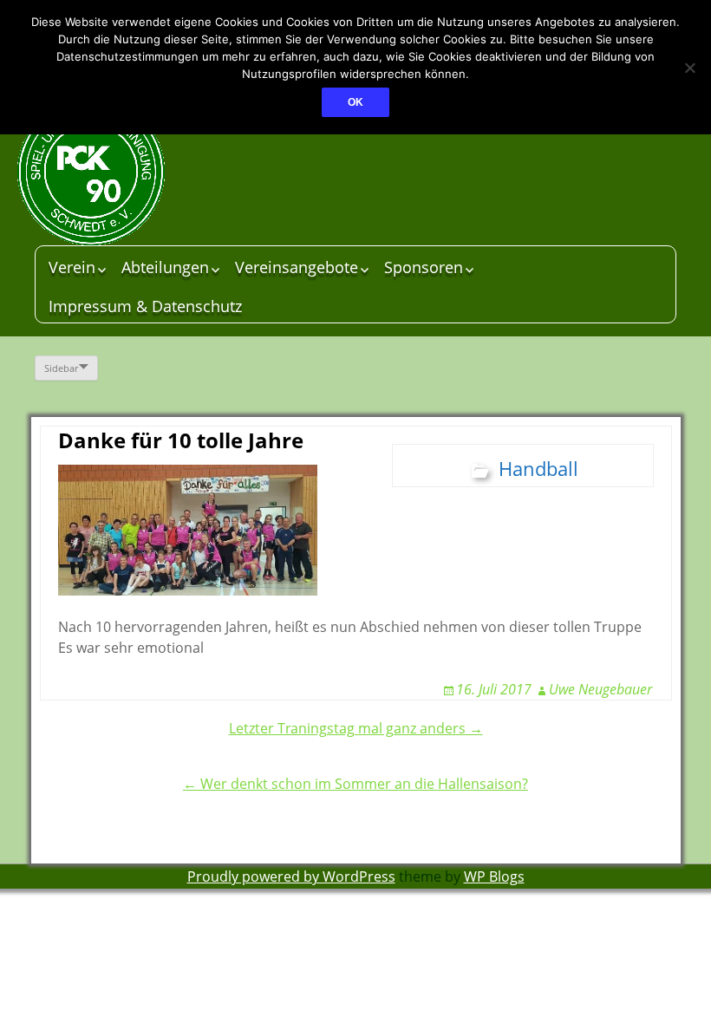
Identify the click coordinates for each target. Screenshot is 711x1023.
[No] (689, 67)
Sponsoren (423, 267)
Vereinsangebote (296, 267)
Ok (355, 102)
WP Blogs (494, 876)
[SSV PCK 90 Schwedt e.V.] (147, 171)
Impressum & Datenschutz (145, 306)
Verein (72, 267)
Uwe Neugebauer (600, 689)
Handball (538, 468)
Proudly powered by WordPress (291, 876)
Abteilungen (165, 267)
